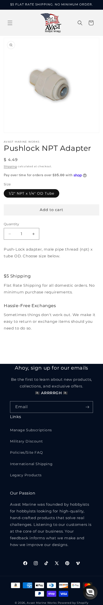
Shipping (10, 166)
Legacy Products (26, 475)
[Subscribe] (87, 407)
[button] (10, 22)
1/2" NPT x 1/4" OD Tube (31, 193)
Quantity (11, 224)
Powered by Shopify (73, 603)
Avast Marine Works (42, 603)
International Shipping (31, 464)
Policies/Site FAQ (26, 452)
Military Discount (26, 441)
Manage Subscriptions (31, 430)
